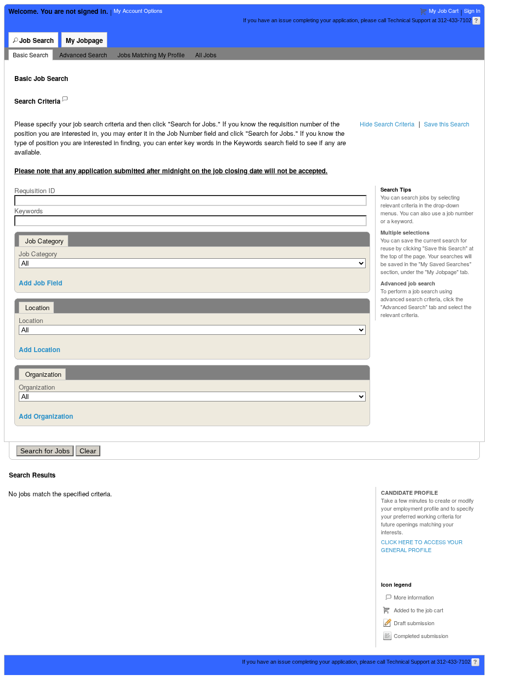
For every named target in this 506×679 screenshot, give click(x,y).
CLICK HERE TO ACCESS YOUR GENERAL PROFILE (422, 546)
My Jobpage (84, 40)
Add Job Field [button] (40, 282)
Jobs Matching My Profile (151, 54)
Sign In (472, 10)
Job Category (38, 253)
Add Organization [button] (46, 416)
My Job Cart (444, 10)
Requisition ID (34, 190)
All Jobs (205, 54)
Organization (37, 387)
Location (31, 320)
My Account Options (138, 10)
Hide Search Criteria (387, 124)
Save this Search (446, 124)
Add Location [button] (39, 349)
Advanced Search (83, 54)
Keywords (28, 210)
